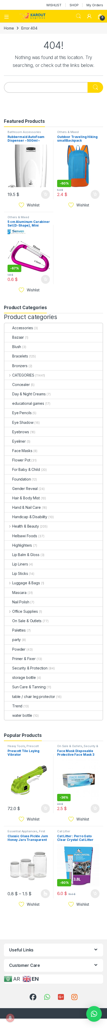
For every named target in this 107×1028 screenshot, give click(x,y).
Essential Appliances (22, 831)
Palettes (19, 630)
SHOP (74, 5)
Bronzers (20, 365)
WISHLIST (54, 5)
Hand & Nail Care (26, 507)
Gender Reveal (25, 488)
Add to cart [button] (45, 194)
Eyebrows (20, 432)
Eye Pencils (21, 413)
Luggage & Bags (26, 583)
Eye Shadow (23, 422)
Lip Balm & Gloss (25, 554)
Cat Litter (63, 831)
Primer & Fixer (24, 658)
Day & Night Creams (28, 394)
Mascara (19, 592)
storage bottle (24, 677)
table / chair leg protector (33, 696)
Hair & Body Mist (26, 498)
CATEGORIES (23, 375)
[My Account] (89, 16)
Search (78, 16)
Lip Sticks (20, 573)
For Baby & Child (26, 469)
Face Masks (22, 450)
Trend (17, 706)
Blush (16, 346)
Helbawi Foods (24, 536)
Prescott (32, 746)
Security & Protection (30, 668)
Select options (43, 893)
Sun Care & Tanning (28, 687)
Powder (18, 649)
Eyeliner (19, 441)
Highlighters (22, 545)
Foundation (21, 479)
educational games (28, 403)
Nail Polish (20, 602)
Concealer (21, 384)
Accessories (22, 328)
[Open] (8, 16)
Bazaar (18, 337)
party (16, 639)
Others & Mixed (68, 132)
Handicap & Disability (29, 517)
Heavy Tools (16, 746)
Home (9, 28)
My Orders (94, 5)
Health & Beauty (25, 526)
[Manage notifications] (10, 1018)
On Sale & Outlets (27, 621)
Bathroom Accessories (24, 132)
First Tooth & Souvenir (26, 832)
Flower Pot (21, 460)
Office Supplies (25, 611)
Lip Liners (20, 564)
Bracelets (20, 356)
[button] (94, 1014)
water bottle (22, 715)
